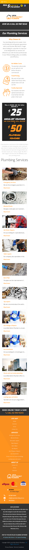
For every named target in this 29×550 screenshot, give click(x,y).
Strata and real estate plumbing (14, 456)
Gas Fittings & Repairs (14, 451)
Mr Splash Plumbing (21, 537)
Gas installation (15, 454)
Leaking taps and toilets (14, 459)
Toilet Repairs (14, 443)
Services (14, 424)
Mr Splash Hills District (9, 537)
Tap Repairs (15, 448)
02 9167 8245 (21, 24)
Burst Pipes (14, 446)
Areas (14, 426)
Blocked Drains (14, 438)
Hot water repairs (14, 440)
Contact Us (14, 429)
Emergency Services (14, 435)
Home (14, 421)
